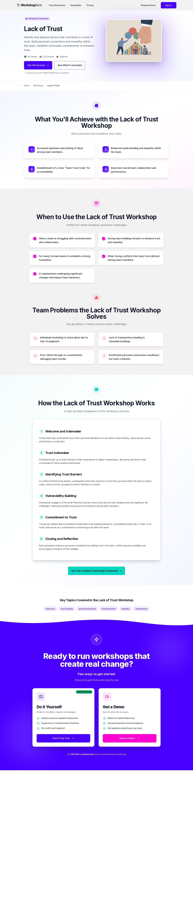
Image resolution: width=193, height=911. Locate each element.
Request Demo (148, 5)
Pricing (90, 5)
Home (26, 85)
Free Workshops (57, 5)
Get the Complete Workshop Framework (94, 570)
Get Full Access (36, 65)
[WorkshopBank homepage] (30, 5)
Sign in (168, 5)
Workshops (38, 85)
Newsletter (76, 5)
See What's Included (70, 65)
